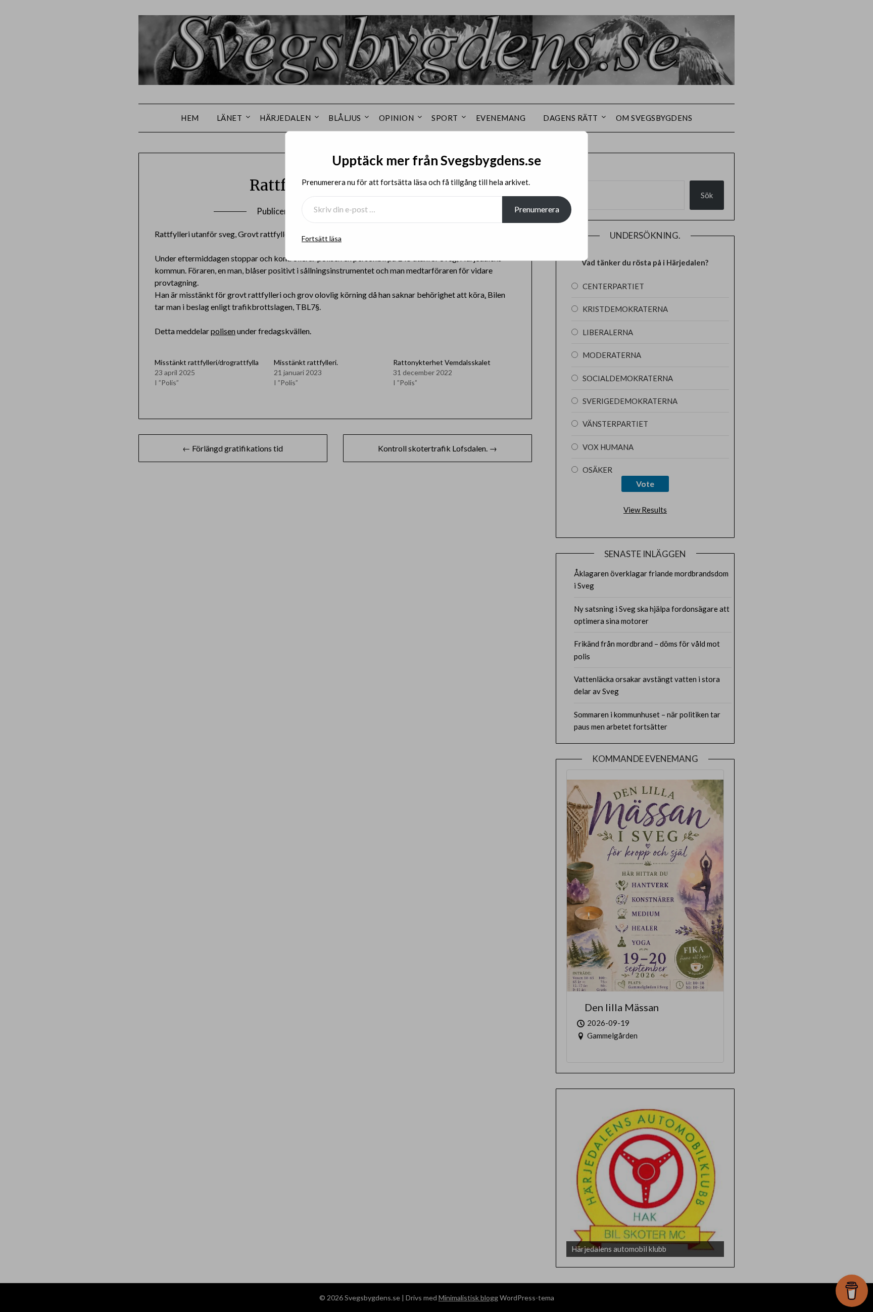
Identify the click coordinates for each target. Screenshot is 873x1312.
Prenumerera (536, 209)
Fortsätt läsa (322, 238)
